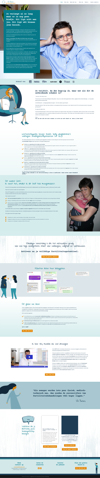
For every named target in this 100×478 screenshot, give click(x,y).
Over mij (81, 2)
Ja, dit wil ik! (81, 468)
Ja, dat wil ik (27, 330)
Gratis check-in (94, 2)
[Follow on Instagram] (41, 468)
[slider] (28, 367)
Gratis (86, 2)
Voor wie (66, 2)
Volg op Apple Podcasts (70, 449)
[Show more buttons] (47, 367)
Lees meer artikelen (50, 446)
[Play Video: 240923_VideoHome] (29, 357)
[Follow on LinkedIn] (38, 468)
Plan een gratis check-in (50, 256)
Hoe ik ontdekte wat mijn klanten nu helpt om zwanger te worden (50, 429)
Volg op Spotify (69, 445)
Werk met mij (73, 2)
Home (62, 2)
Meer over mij (50, 374)
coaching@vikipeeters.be (19, 466)
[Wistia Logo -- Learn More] (45, 367)
